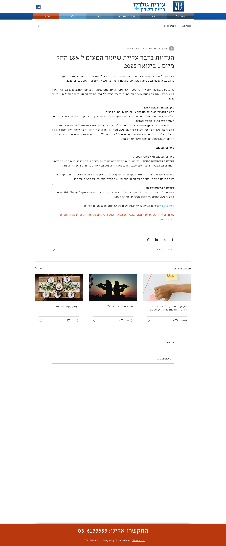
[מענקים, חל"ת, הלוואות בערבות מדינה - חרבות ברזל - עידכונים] (167, 287)
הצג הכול (39, 268)
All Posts (186, 25)
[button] (39, 26)
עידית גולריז (149, 5)
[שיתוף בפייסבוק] (172, 239)
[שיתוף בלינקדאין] (156, 239)
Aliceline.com (138, 540)
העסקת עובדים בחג (67, 306)
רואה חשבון (152, 10)
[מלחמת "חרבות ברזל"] (113, 287)
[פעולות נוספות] (54, 49)
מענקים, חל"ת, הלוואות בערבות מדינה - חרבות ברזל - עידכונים (168, 308)
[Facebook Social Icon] (38, 7)
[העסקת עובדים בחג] (59, 287)
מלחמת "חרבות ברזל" (120, 306)
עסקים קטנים (170, 25)
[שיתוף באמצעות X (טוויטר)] (164, 239)
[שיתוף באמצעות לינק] (148, 239)
